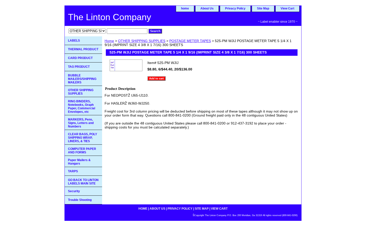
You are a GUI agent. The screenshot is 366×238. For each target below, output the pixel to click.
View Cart (287, 8)
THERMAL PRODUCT (83, 49)
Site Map (263, 8)
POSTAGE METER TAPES (190, 41)
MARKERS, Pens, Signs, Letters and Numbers (81, 123)
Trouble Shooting (80, 200)
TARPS (73, 171)
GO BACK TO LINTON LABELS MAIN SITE (83, 181)
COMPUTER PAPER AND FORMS (82, 150)
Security (74, 191)
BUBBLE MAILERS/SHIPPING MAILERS (82, 79)
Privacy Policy (235, 8)
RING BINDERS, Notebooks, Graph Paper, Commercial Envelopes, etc (81, 107)
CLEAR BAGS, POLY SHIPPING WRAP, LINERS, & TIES (82, 137)
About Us (207, 8)
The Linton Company (109, 17)
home (185, 8)
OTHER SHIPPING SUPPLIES (141, 41)
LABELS (74, 40)
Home (109, 41)
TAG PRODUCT (79, 66)
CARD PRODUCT (80, 58)
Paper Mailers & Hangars (79, 161)
